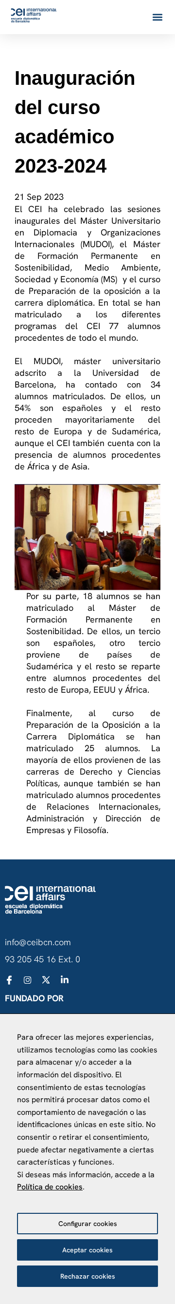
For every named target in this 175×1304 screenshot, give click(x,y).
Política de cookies (50, 1187)
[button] (157, 17)
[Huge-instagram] (27, 979)
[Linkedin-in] (64, 979)
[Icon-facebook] (9, 979)
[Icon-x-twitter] (46, 979)
